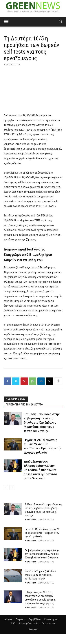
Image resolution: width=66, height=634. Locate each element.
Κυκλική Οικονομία (28, 623)
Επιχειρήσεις (51, 619)
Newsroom (30, 519)
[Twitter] (15, 381)
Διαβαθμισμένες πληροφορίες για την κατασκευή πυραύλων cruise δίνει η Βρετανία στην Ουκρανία (40, 470)
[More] (58, 381)
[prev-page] (6, 487)
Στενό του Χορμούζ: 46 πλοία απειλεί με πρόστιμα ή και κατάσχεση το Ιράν (40, 575)
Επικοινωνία (48, 623)
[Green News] (33, 8)
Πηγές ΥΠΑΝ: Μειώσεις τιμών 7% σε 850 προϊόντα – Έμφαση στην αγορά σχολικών (42, 533)
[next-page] (12, 487)
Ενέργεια (20, 619)
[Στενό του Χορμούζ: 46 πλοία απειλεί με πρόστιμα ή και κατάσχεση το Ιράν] (13, 575)
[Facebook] (7, 381)
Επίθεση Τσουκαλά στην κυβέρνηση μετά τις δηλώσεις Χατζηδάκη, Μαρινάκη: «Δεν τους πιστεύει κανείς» (41, 422)
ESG (13, 623)
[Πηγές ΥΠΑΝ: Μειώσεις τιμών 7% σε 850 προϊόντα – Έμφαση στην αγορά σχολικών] (13, 444)
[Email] (49, 381)
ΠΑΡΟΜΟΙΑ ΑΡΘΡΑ (16, 399)
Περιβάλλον (35, 619)
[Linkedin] (41, 381)
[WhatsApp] (32, 381)
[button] (6, 22)
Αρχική (8, 619)
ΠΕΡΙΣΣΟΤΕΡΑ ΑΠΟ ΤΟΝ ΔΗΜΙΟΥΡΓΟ (24, 404)
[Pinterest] (24, 381)
